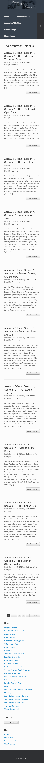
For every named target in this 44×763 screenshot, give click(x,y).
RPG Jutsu (8, 686)
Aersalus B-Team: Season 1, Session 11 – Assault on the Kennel (19, 448)
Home (6, 16)
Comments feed (10, 741)
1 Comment (13, 64)
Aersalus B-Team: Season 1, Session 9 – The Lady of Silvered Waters (19, 561)
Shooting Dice (9, 693)
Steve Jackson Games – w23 (14, 702)
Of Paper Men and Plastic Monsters (17, 670)
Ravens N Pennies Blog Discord (15, 676)
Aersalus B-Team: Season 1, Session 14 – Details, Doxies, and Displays (20, 273)
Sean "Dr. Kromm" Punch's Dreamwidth (18, 689)
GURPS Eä (8, 650)
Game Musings (10, 29)
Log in (6, 734)
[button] (40, 26)
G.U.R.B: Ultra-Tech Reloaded (14, 631)
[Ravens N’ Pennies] (22, 4)
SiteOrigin (25, 758)
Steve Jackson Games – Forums (16, 696)
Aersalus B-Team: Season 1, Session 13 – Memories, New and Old (20, 331)
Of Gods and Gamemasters (14, 667)
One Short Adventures (12, 673)
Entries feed (8, 737)
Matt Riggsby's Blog (11, 663)
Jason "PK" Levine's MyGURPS (15, 654)
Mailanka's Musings (11, 660)
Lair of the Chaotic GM (12, 657)
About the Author (23, 16)
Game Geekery (9, 634)
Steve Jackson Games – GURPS (16, 699)
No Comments (14, 118)
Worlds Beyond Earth (11, 709)
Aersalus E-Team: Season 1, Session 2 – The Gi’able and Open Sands (19, 109)
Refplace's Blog (9, 680)
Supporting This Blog (12, 23)
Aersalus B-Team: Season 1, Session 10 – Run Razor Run (20, 504)
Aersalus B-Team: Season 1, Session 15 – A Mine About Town (19, 215)
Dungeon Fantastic (11, 627)
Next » (36, 616)
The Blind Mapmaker (11, 706)
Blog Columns (9, 36)
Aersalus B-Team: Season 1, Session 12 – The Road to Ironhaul (19, 389)
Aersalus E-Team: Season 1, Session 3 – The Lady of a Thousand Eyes (19, 56)
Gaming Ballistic (10, 637)
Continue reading (32, 92)
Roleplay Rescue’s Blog (12, 683)
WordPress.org (9, 744)
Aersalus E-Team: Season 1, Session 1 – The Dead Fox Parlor (19, 162)
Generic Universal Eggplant (14, 640)
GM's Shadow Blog (11, 644)
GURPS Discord (10, 647)
